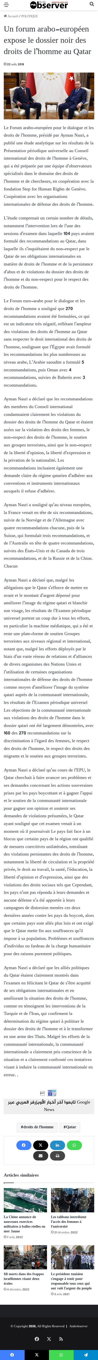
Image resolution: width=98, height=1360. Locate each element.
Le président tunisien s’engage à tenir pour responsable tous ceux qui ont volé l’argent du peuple (71, 1281)
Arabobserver (78, 1326)
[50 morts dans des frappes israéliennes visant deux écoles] (25, 1257)
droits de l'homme (38, 1127)
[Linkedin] (57, 1145)
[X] (40, 1145)
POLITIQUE (29, 16)
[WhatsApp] (74, 1145)
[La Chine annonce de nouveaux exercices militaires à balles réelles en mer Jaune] (25, 1200)
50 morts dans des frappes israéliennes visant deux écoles (24, 1279)
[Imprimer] (57, 1156)
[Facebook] (23, 1145)
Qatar (71, 1127)
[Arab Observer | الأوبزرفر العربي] (49, 5)
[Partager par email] (40, 1156)
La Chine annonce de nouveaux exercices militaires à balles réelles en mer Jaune (24, 1224)
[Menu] (6, 7)
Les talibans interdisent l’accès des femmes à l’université (68, 1222)
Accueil (12, 16)
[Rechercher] (91, 7)
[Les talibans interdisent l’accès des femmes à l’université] (72, 1200)
